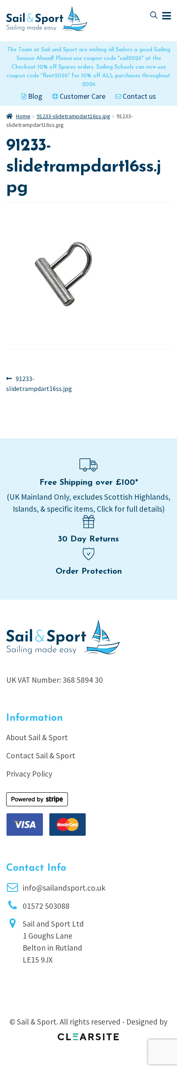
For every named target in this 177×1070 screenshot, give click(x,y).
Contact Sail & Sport (40, 755)
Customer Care (81, 96)
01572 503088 (46, 906)
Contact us (138, 96)
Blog (34, 96)
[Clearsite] (88, 1034)
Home (23, 116)
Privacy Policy (29, 774)
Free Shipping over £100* (89, 483)
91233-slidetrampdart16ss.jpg (73, 116)
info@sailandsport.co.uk (64, 888)
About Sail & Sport (37, 737)
